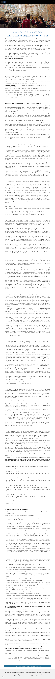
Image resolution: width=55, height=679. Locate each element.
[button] (1, 2)
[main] (33, 16)
